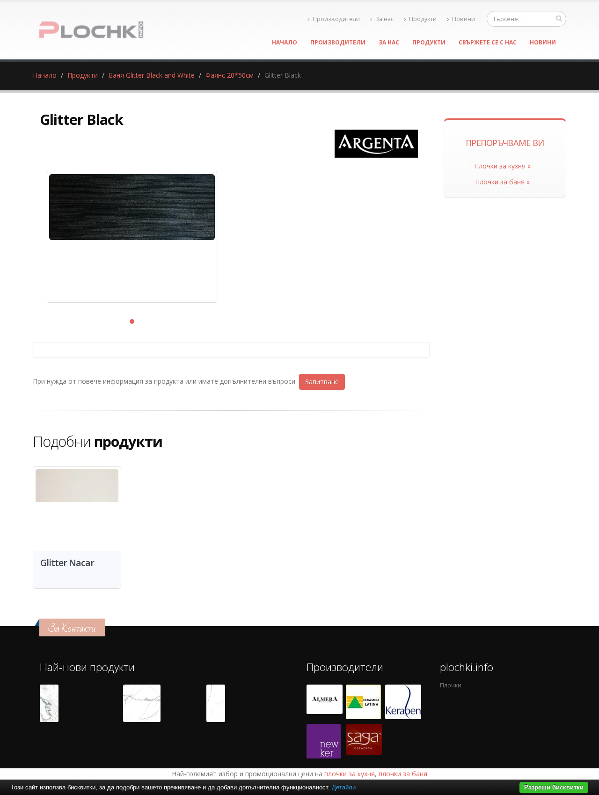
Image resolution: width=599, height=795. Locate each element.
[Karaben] (403, 702)
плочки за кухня (349, 773)
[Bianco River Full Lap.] (215, 703)
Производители (336, 19)
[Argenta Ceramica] (376, 144)
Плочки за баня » (502, 181)
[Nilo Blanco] (142, 703)
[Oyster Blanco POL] (49, 703)
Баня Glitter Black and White (152, 75)
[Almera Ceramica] (325, 702)
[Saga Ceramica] (364, 741)
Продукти (423, 19)
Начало (284, 42)
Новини (463, 19)
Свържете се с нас (488, 42)
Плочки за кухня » (502, 165)
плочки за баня (403, 773)
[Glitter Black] (132, 237)
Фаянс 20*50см (229, 75)
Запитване (322, 381)
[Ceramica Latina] (363, 702)
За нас (384, 19)
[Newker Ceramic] (324, 741)
